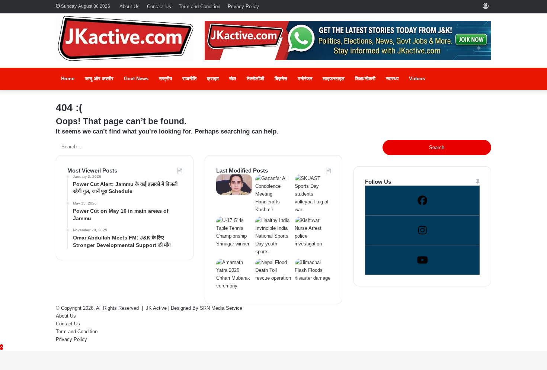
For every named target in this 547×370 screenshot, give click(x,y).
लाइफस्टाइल (334, 78)
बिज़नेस (281, 78)
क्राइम (213, 78)
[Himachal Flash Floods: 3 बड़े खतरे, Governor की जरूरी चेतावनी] (313, 278)
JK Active (156, 308)
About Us (129, 6)
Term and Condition (199, 6)
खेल (232, 78)
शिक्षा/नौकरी (365, 78)
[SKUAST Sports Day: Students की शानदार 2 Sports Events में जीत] (313, 209)
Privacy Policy (243, 6)
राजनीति (189, 78)
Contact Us (159, 6)
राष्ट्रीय (165, 78)
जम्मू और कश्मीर (99, 78)
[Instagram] (422, 230)
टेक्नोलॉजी (255, 78)
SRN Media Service (221, 308)
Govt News (136, 78)
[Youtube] (422, 260)
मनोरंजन (305, 78)
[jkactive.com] (124, 38)
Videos (417, 78)
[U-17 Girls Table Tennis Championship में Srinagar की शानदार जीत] (234, 244)
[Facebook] (422, 200)
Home (67, 78)
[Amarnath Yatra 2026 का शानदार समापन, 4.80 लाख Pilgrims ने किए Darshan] (234, 286)
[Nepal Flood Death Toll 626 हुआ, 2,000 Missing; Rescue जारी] (273, 278)
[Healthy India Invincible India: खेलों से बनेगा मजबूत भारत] (273, 251)
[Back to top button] (1, 347)
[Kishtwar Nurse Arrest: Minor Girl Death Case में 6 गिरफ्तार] (313, 244)
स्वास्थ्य (392, 78)
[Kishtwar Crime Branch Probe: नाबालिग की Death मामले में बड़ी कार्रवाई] (234, 193)
